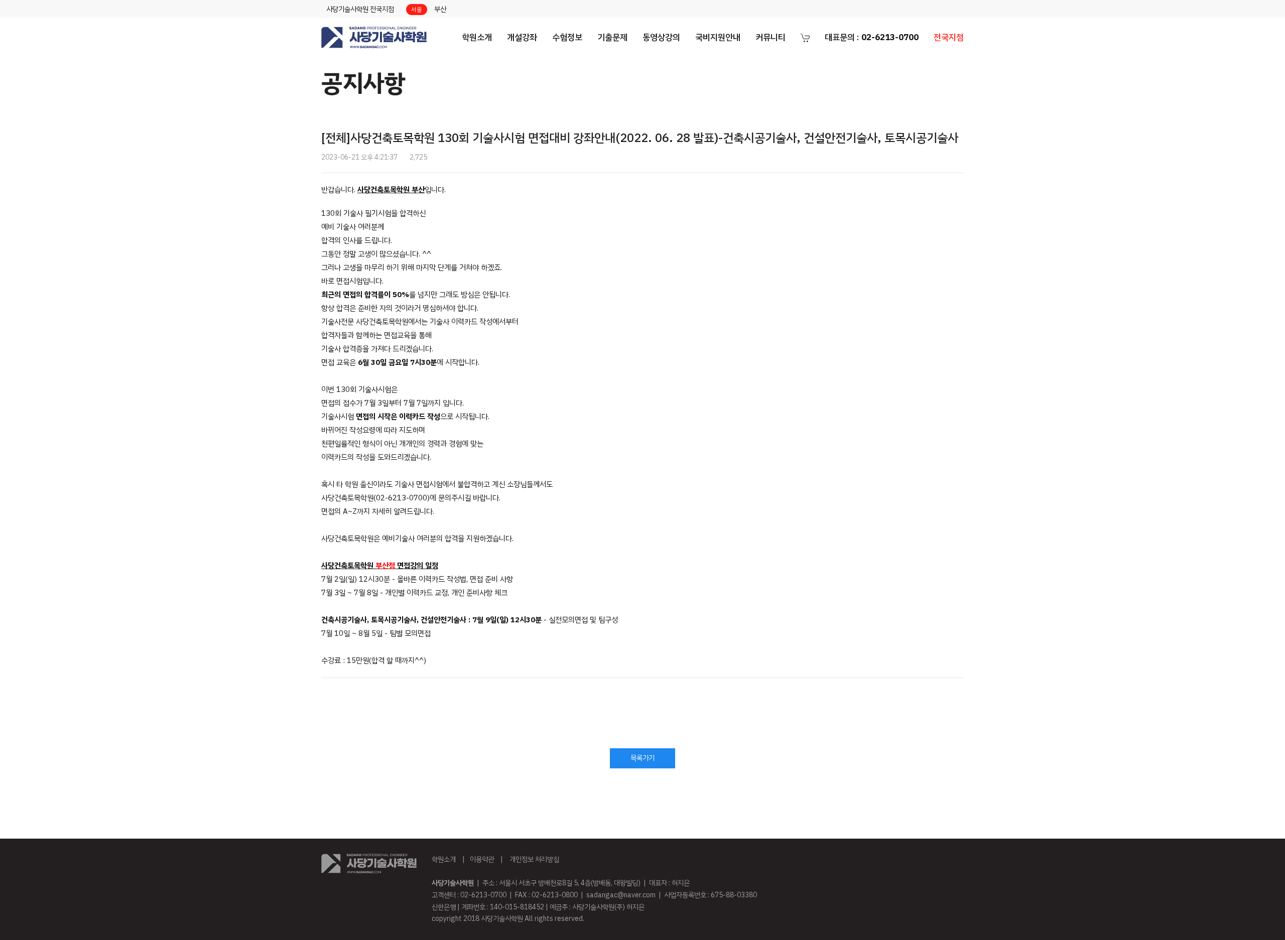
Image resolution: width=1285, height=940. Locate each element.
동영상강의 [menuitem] (661, 37)
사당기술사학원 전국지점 (360, 9)
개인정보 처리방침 (534, 859)
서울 (416, 9)
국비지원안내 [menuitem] (717, 37)
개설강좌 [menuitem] (522, 37)
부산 (440, 9)
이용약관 (482, 859)
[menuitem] (374, 38)
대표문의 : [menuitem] (872, 37)
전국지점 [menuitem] (949, 37)
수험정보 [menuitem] (567, 37)
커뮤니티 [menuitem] (770, 37)
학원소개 (444, 859)
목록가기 (642, 758)
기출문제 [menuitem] (612, 37)
